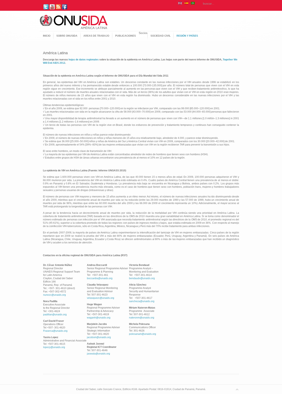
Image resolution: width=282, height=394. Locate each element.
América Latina (55, 53)
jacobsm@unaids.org (99, 337)
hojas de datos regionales (84, 59)
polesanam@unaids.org (142, 334)
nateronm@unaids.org (141, 317)
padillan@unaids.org (55, 314)
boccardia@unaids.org (100, 278)
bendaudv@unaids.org (142, 278)
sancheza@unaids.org (141, 301)
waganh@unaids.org (98, 317)
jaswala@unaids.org (98, 353)
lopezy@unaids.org (54, 347)
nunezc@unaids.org (54, 294)
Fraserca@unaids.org (55, 330)
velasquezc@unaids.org (100, 298)
